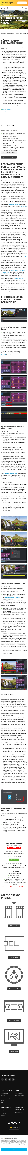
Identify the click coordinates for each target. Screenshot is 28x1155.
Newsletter (3, 1113)
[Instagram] (6, 1079)
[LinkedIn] (9, 1079)
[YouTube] (2, 1079)
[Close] (26, 1136)
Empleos (3, 1115)
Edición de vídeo (14, 925)
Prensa (2, 1118)
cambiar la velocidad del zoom (10, 473)
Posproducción (14, 1051)
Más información (19, 1112)
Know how (3, 1095)
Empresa (3, 1110)
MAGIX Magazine (19, 1093)
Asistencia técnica (5, 1093)
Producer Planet (18, 1098)
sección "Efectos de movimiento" (12, 597)
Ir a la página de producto (9, 152)
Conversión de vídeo (14, 1020)
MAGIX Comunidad (19, 1095)
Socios (2, 1100)
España (14, 1127)
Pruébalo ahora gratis (10, 157)
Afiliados (3, 1102)
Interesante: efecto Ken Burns (7, 33)
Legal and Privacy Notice (5, 1146)
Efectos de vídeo (14, 957)
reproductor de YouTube (14, 204)
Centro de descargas (5, 1098)
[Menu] (25, 8)
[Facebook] (13, 1079)
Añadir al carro (14, 859)
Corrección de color (14, 988)
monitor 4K (23, 206)
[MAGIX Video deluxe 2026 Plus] (14, 117)
